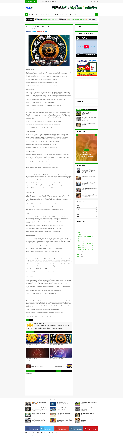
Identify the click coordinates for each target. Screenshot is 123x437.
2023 (78, 230)
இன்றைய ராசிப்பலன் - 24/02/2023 (32, 344)
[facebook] (91, 1)
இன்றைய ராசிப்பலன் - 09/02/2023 (85, 243)
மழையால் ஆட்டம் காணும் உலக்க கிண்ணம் (64, 407)
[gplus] (94, 1)
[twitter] (93, 1)
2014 (78, 260)
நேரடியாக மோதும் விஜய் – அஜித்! (88, 176)
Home (39, 1)
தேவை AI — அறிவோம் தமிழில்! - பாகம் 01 (35, 19)
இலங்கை (79, 19)
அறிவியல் (62, 14)
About (42, 1)
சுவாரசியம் (55, 14)
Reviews (49, 432)
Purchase (55, 432)
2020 (78, 258)
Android (38, 432)
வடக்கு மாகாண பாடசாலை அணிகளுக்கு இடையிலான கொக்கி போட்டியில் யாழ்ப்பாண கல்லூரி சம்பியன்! (65, 420)
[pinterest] (97, 1)
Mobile (33, 432)
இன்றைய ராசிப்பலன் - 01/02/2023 (85, 249)
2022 (78, 254)
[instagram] (96, 1)
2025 (78, 227)
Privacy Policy (53, 1)
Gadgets (28, 432)
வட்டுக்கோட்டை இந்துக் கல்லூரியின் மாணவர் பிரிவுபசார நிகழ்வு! (93, 19)
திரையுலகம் (48, 14)
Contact (47, 1)
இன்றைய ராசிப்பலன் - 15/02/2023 (32, 358)
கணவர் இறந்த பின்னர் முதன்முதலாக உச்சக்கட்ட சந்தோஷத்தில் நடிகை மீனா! (86, 154)
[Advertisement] (86, 88)
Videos (74, 14)
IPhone (44, 432)
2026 (78, 225)
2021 (78, 256)
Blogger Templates (50, 435)
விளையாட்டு (41, 14)
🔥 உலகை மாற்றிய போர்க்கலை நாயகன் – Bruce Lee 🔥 (62, 19)
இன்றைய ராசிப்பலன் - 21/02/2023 (56, 344)
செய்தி (30, 14)
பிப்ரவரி (80, 234)
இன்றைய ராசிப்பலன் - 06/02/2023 (85, 245)
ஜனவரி (79, 251)
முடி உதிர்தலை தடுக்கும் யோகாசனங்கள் (89, 402)
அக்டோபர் (80, 232)
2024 (78, 229)
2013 (78, 262)
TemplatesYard (36, 435)
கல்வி (36, 14)
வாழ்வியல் (68, 14)
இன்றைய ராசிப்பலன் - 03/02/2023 (85, 247)
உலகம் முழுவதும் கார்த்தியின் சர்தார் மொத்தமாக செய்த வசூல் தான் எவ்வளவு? (89, 183)
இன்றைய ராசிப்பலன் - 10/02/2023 (56, 358)
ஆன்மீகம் (31, 319)
